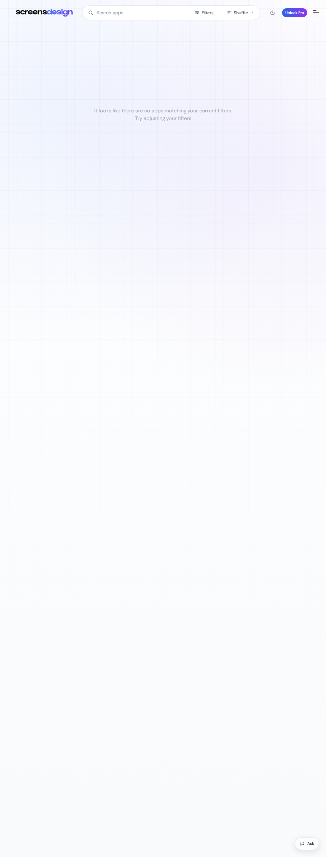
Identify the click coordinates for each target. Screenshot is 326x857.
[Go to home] (44, 13)
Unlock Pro (294, 12)
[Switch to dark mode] (272, 12)
